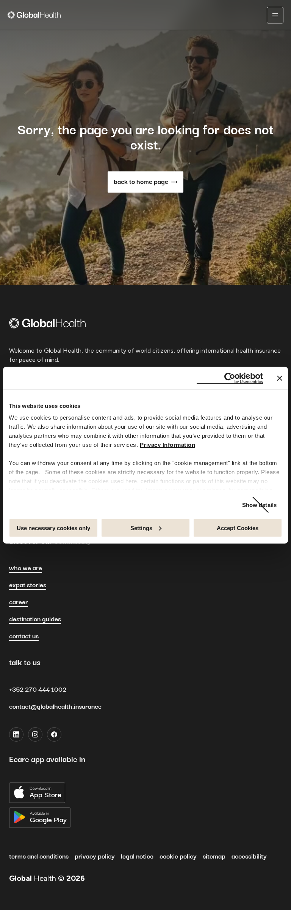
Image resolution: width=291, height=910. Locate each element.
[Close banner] (279, 378)
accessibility (249, 856)
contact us (24, 636)
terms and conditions (39, 856)
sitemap (214, 856)
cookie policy (178, 856)
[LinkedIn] (16, 734)
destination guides (35, 619)
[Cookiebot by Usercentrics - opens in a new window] (230, 378)
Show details (259, 505)
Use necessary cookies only (53, 527)
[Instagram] (35, 734)
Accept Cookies (237, 527)
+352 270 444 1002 (37, 689)
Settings (141, 527)
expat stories (27, 585)
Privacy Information (168, 445)
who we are (25, 568)
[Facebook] (54, 734)
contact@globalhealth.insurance (55, 706)
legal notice (137, 856)
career (18, 602)
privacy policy (95, 856)
